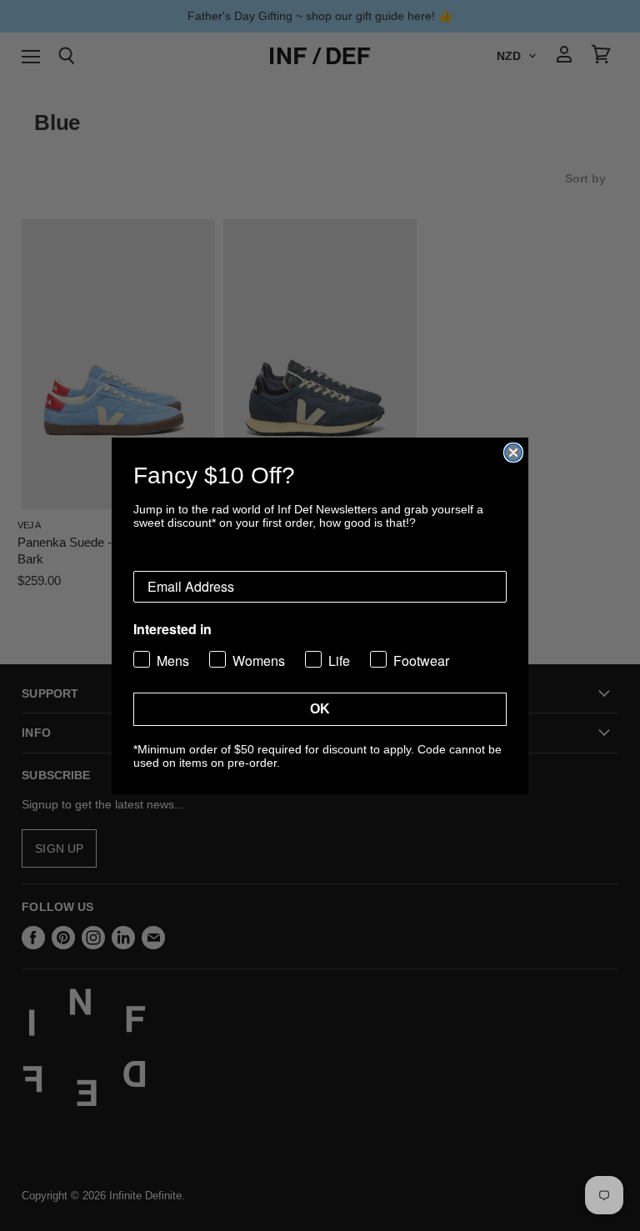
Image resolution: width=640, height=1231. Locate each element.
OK (320, 709)
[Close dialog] (513, 452)
